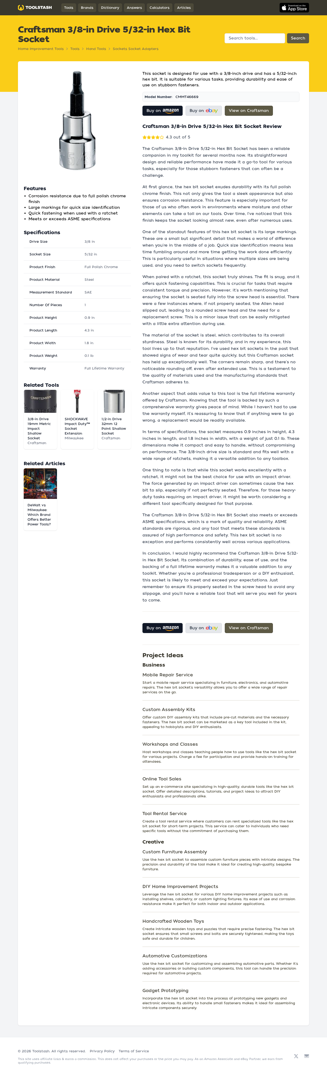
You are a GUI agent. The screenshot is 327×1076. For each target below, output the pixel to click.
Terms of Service (134, 1051)
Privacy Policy (102, 1051)
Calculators (159, 8)
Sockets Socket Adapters (135, 49)
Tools (68, 8)
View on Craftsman (249, 110)
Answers (134, 8)
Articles (184, 8)
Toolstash (41, 1051)
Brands (87, 8)
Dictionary (110, 8)
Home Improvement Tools (41, 49)
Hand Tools (96, 49)
